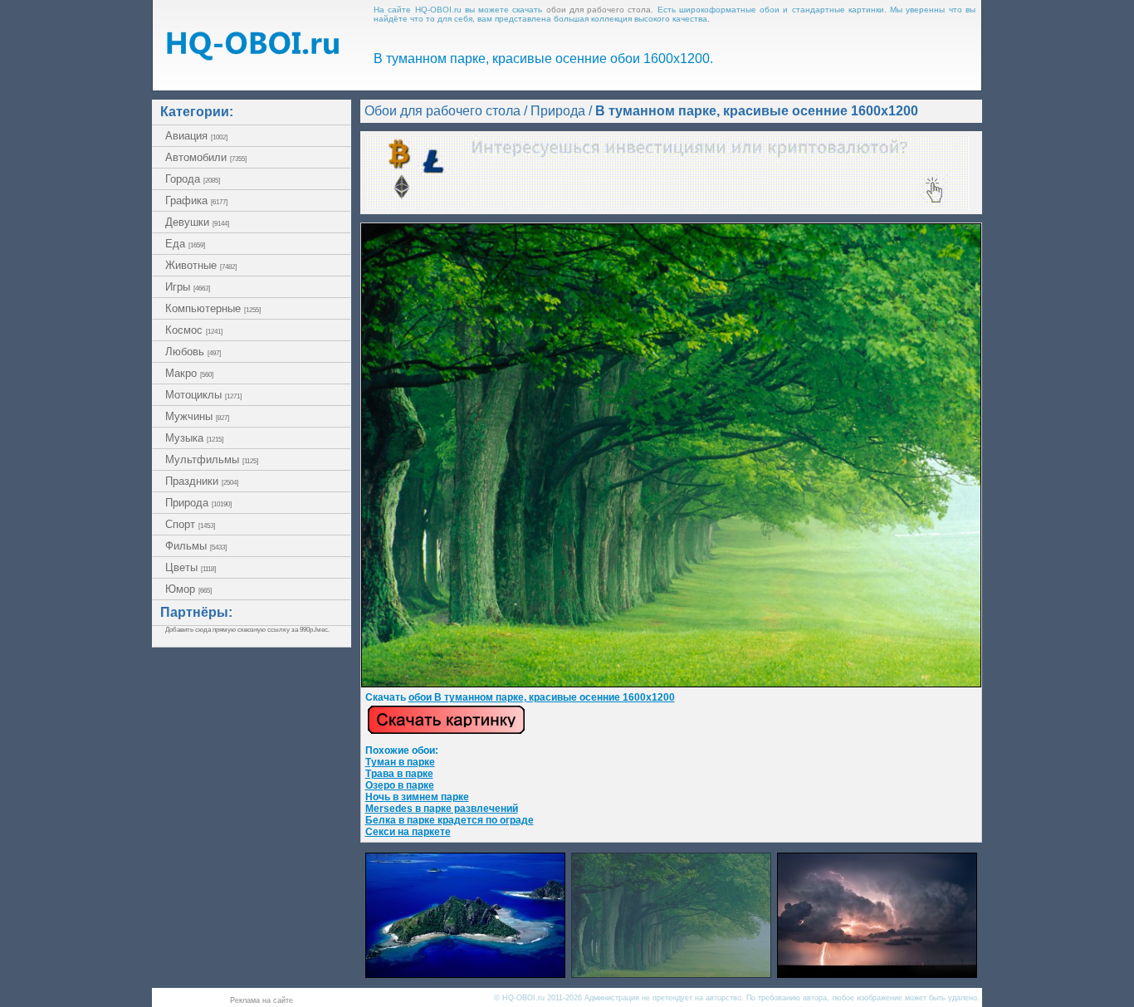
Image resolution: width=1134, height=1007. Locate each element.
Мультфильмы (211, 459)
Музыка (194, 438)
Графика (196, 200)
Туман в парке (400, 762)
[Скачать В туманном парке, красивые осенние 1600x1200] (671, 684)
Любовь (193, 351)
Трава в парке (399, 774)
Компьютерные (213, 308)
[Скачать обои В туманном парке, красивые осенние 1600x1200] (446, 731)
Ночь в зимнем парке (417, 797)
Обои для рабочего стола (442, 111)
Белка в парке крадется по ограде (449, 820)
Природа (198, 502)
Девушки (197, 222)
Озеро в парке (399, 785)
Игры (187, 287)
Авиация (196, 136)
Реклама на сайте (261, 1000)
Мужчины (197, 416)
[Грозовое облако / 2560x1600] (877, 973)
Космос (193, 330)
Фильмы (196, 546)
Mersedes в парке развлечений (441, 808)
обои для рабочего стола (599, 9)
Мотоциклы (203, 395)
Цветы (190, 567)
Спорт (190, 524)
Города (192, 179)
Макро (189, 373)
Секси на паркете (408, 832)
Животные (201, 265)
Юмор (188, 589)
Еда (185, 243)
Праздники (201, 481)
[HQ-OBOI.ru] (252, 56)
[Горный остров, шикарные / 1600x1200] (465, 973)
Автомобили (206, 157)
